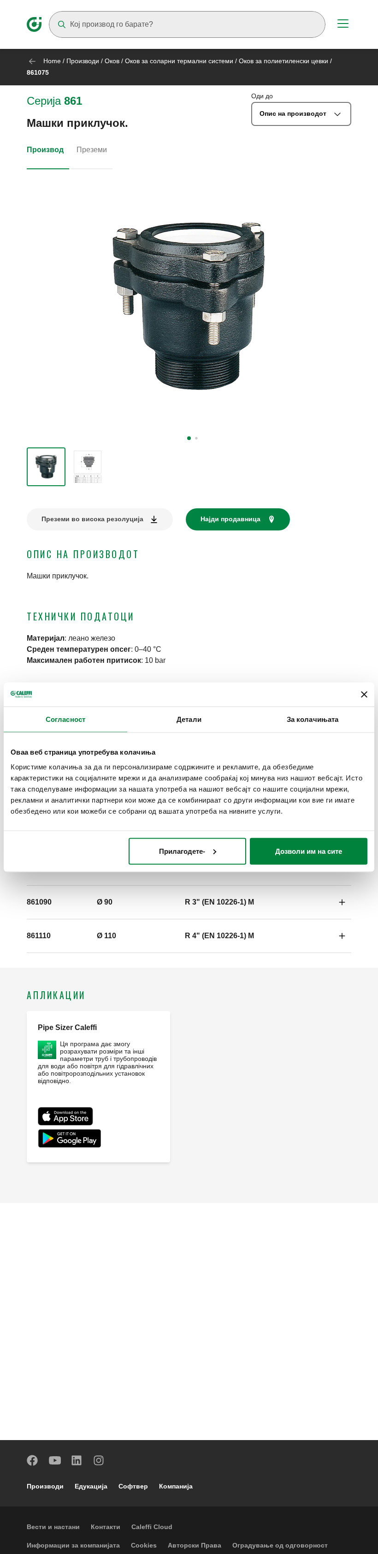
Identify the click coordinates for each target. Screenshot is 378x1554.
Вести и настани (53, 1526)
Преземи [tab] (92, 150)
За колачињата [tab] (312, 719)
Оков (112, 61)
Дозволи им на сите (308, 851)
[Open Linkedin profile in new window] (77, 1460)
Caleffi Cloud (151, 1526)
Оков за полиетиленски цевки (283, 61)
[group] (46, 466)
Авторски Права (194, 1545)
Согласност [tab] (65, 719)
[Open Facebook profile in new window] (33, 1460)
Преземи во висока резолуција (92, 519)
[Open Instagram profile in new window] (99, 1460)
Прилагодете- (182, 851)
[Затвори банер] (364, 694)
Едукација (91, 1486)
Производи (82, 61)
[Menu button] (343, 25)
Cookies (144, 1545)
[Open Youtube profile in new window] (55, 1460)
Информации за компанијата (73, 1545)
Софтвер (133, 1486)
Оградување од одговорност (280, 1545)
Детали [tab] (189, 719)
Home (52, 61)
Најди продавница (230, 519)
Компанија (176, 1486)
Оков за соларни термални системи (179, 61)
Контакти (105, 1526)
